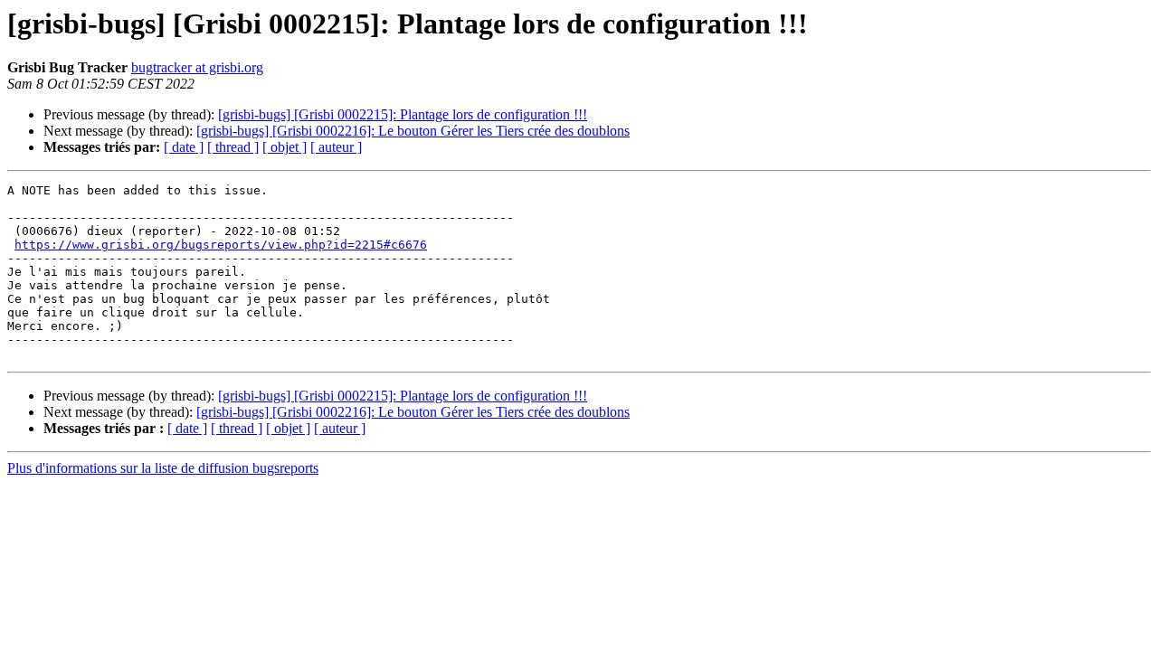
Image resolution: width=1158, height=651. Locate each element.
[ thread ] (233, 147)
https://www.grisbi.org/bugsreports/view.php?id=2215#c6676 (220, 244)
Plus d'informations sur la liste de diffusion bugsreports (162, 468)
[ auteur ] (336, 147)
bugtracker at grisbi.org (197, 67)
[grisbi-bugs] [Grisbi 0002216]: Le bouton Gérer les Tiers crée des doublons (413, 130)
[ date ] (184, 147)
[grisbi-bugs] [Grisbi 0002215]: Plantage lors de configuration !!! (402, 114)
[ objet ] (284, 147)
